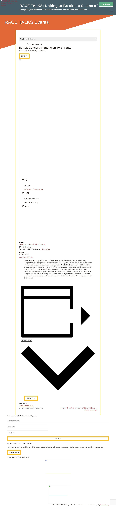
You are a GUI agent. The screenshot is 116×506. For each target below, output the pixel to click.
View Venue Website (26, 257)
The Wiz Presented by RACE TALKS (32, 408)
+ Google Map (45, 249)
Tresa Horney (104, 505)
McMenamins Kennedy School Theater (32, 244)
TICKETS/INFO (31, 398)
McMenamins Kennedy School (33, 189)
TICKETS (24, 56)
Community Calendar (26, 405)
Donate (106, 4)
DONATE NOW (14, 452)
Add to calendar (26, 340)
